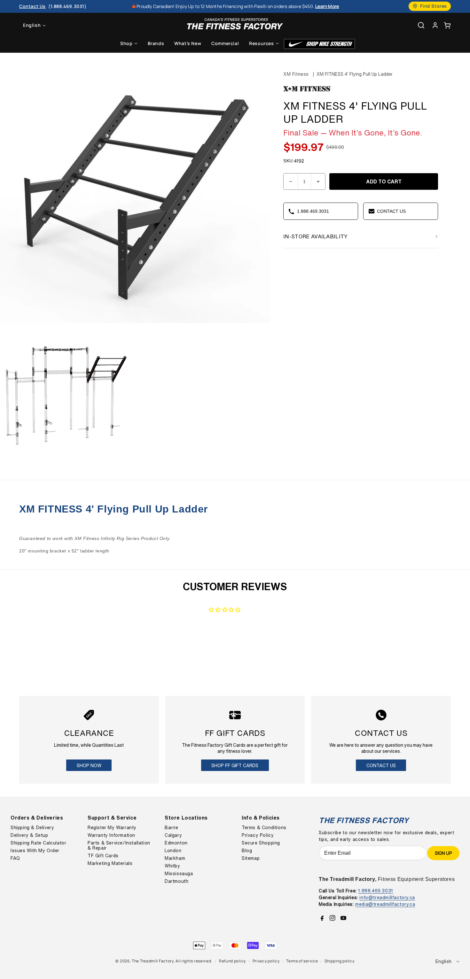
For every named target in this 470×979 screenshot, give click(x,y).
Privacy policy (266, 961)
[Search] (421, 25)
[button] (447, 25)
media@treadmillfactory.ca (385, 904)
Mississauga (179, 873)
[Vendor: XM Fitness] (307, 91)
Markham (175, 858)
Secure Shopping (261, 842)
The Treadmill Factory (153, 961)
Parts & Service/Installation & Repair (119, 845)
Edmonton (176, 842)
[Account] (435, 25)
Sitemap (251, 858)
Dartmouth (176, 881)
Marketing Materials (110, 863)
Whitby (172, 865)
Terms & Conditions (264, 827)
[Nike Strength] (319, 44)
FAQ (15, 858)
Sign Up (443, 853)
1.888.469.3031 (375, 890)
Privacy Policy (258, 835)
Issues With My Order (35, 850)
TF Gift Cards (103, 855)
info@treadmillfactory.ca (387, 897)
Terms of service (302, 961)
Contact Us (381, 765)
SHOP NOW (89, 765)
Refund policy (232, 961)
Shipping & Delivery (32, 827)
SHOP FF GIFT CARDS (234, 765)
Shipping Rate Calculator (38, 842)
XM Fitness (296, 74)
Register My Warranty (112, 827)
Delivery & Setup (29, 835)
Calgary (173, 835)
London (173, 850)
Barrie (171, 827)
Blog (247, 850)
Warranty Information (111, 835)
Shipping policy (340, 961)
